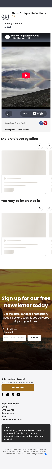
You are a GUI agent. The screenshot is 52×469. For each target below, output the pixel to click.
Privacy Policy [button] (24, 452)
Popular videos (10, 403)
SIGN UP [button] (34, 337)
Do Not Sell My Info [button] (40, 452)
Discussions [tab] (23, 129)
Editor (15, 16)
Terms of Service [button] (9, 452)
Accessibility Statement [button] (14, 454)
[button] (14, 25)
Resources (8, 413)
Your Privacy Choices (35, 454)
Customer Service (12, 419)
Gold (4, 406)
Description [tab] (10, 129)
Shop (4, 416)
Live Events (8, 410)
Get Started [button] (17, 387)
